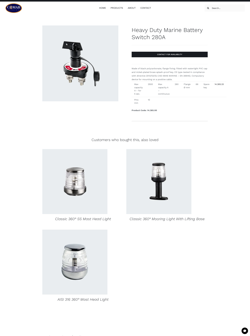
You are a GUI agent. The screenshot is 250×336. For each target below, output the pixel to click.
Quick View (92, 182)
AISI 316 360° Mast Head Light (83, 299)
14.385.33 (219, 84)
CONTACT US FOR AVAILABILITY (67, 182)
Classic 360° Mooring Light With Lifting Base (167, 219)
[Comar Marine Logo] (13, 4)
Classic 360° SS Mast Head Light (83, 219)
